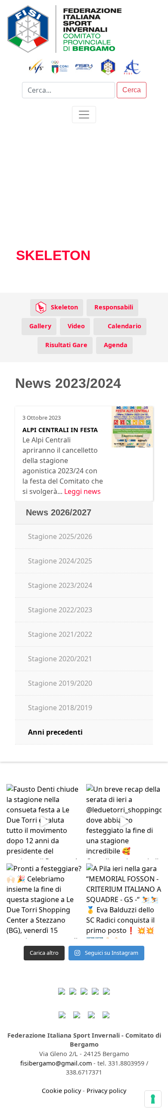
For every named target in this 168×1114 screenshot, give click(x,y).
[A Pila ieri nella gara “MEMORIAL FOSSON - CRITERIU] (124, 900)
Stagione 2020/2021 (60, 658)
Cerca (131, 90)
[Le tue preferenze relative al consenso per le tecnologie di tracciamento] (153, 1099)
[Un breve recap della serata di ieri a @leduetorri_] (124, 821)
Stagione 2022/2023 (60, 610)
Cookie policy (61, 1091)
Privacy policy (106, 1091)
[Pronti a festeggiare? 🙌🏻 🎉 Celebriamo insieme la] (44, 900)
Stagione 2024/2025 (60, 561)
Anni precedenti (55, 732)
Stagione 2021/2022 (60, 634)
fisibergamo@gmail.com (56, 1063)
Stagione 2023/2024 (60, 585)
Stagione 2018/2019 (60, 707)
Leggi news (82, 491)
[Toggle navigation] (84, 114)
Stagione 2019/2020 (60, 683)
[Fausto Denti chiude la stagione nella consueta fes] (44, 821)
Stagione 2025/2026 (60, 536)
